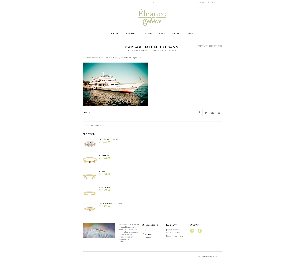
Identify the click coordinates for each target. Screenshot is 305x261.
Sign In (202, 2)
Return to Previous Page (210, 46)
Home (131, 50)
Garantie (148, 238)
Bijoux (162, 33)
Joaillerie (146, 33)
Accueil (115, 33)
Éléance (123, 57)
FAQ (146, 230)
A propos (130, 33)
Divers (175, 33)
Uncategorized (142, 50)
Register (214, 2)
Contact (190, 33)
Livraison (148, 234)
